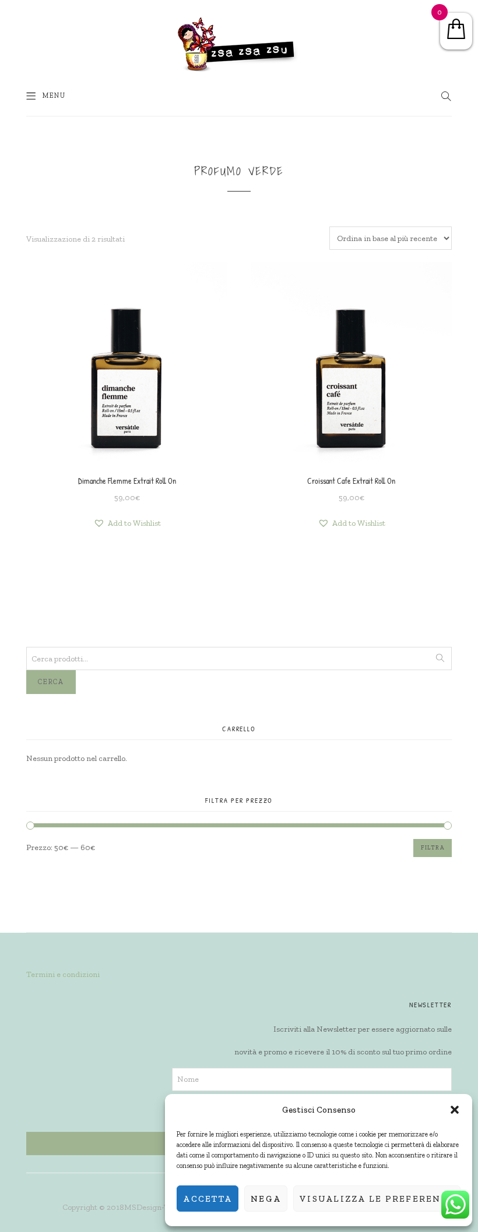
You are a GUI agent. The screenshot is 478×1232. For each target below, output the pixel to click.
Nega (266, 1199)
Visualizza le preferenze (377, 1199)
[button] (455, 1110)
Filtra (432, 847)
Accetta (207, 1199)
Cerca (51, 682)
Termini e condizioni (63, 974)
